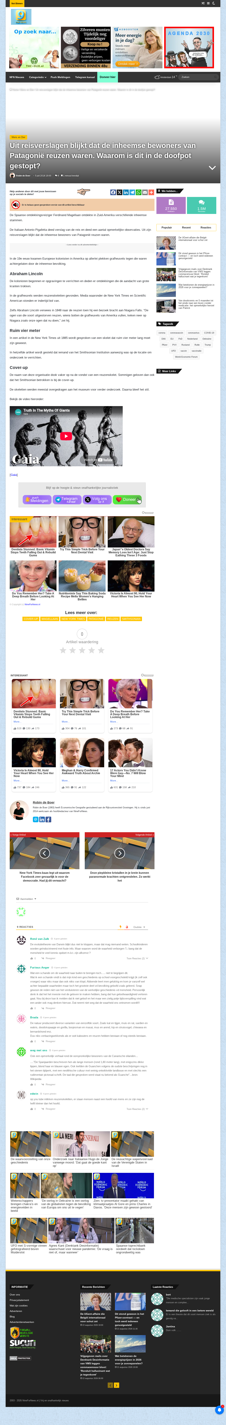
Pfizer (164, 345)
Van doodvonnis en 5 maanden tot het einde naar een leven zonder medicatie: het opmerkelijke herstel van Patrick (196, 304)
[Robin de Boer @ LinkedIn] (42, 821)
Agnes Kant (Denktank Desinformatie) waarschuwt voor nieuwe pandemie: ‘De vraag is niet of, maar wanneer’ (81, 1249)
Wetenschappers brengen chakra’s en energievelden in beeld (24, 1205)
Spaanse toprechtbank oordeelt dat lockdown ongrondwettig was (130, 1249)
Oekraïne (207, 339)
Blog (12, 1316)
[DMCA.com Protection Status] (42, 1358)
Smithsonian (131, 618)
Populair (167, 227)
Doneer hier (107, 77)
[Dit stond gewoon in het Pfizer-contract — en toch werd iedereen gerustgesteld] (166, 258)
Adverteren (16, 1311)
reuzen (112, 618)
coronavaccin (176, 333)
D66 (164, 339)
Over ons (15, 1294)
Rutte (197, 345)
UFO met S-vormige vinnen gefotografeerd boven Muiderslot (29, 1249)
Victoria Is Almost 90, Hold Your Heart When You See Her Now (131, 595)
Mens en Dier (27, 89)
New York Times (73, 618)
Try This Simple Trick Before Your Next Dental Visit (82, 551)
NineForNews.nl (32, 604)
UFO (173, 351)
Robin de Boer (23, 175)
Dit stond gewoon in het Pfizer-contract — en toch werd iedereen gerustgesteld (196, 256)
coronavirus (193, 333)
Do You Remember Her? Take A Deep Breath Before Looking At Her (33, 596)
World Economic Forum (186, 357)
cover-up (31, 618)
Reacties (206, 227)
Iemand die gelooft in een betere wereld (190, 1310)
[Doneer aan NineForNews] (127, 499)
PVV (174, 345)
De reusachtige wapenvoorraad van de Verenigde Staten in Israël (132, 1162)
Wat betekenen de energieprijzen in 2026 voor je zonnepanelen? (196, 286)
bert (168, 1294)
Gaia (14, 475)
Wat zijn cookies (19, 1305)
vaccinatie (196, 351)
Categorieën (36, 77)
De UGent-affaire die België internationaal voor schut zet (193, 238)
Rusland (186, 345)
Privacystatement (19, 1300)
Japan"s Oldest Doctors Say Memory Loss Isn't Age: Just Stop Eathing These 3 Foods (131, 552)
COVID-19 (209, 333)
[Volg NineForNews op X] (97, 499)
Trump (208, 345)
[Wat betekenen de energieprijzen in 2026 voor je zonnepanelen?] (166, 290)
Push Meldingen (60, 77)
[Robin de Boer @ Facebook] (48, 821)
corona (162, 333)
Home (15, 89)
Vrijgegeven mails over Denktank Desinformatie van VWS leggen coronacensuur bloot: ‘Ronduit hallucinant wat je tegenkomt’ (195, 273)
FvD (180, 339)
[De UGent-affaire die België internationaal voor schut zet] (166, 243)
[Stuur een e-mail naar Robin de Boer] (35, 821)
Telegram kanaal (85, 77)
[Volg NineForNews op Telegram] (67, 499)
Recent (186, 227)
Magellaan (50, 618)
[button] (37, 499)
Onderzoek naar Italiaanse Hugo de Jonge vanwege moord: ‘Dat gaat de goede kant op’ (80, 1162)
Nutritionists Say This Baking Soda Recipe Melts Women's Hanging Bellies (82, 596)
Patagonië (96, 618)
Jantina (170, 1326)
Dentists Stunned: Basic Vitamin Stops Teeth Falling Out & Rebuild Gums (33, 552)
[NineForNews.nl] (18, 16)
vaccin (184, 351)
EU (172, 339)
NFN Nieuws (17, 77)
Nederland (192, 339)
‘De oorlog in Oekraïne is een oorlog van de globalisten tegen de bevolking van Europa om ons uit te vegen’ (66, 1204)
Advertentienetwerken (22, 1322)
